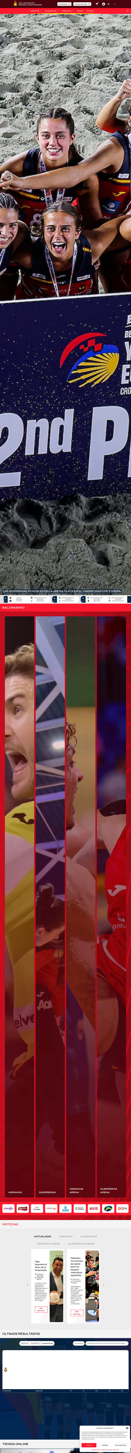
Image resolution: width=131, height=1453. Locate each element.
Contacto (90, 11)
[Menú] (115, 4)
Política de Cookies (95, 1449)
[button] (127, 1428)
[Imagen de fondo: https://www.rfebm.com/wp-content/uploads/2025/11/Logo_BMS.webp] (122, 1208)
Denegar (105, 1445)
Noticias (80, 11)
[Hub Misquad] (103, 4)
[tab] (43, 1236)
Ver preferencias (120, 1445)
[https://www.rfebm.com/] (27, 4)
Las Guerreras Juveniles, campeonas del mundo (77, 1267)
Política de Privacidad (106, 1449)
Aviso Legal (115, 1449)
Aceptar (89, 1445)
